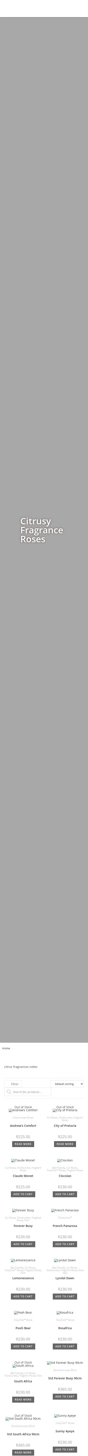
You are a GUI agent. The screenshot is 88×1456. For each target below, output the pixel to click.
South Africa (23, 1381)
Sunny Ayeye (65, 1431)
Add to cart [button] (23, 1194)
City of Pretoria (65, 1126)
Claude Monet (23, 1176)
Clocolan (65, 1176)
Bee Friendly (58, 1167)
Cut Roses (52, 1117)
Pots (26, 1220)
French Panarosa (65, 1226)
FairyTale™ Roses (56, 1170)
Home (6, 1048)
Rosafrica (65, 1328)
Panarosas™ (65, 1217)
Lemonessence (23, 1278)
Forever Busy (23, 1226)
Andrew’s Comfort (23, 1126)
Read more (23, 1144)
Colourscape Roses (23, 1117)
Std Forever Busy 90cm (65, 1378)
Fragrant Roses (75, 1170)
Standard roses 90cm (65, 1370)
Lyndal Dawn (65, 1278)
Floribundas (65, 1117)
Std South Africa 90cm (23, 1434)
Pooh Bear (23, 1328)
